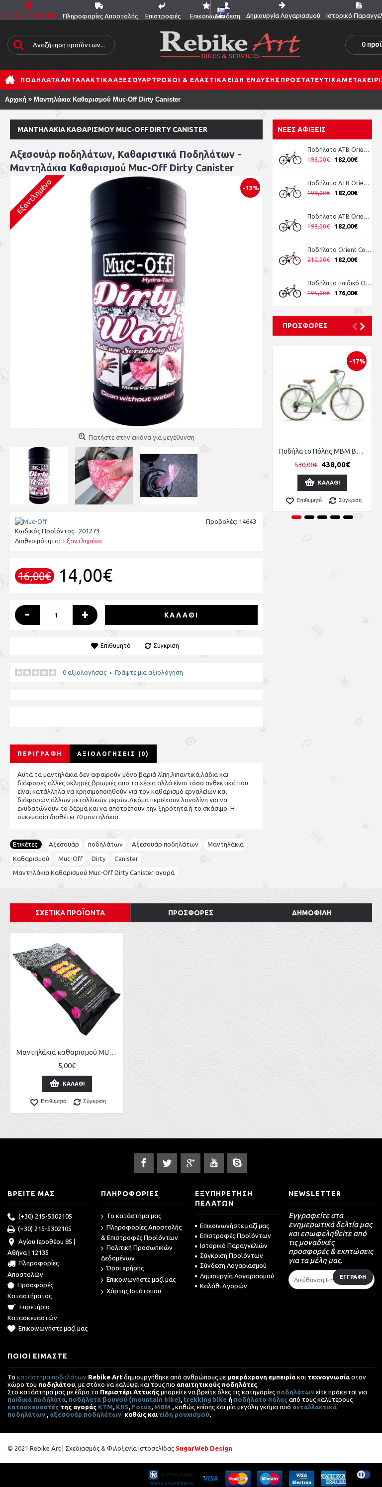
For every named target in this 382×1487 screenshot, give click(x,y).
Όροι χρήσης (125, 1267)
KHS (122, 1406)
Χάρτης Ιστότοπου (133, 1290)
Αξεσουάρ (64, 844)
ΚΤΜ (105, 1406)
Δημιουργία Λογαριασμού (237, 1275)
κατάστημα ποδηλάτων (52, 1376)
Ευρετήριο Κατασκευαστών (32, 1312)
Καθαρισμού (31, 858)
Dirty (98, 858)
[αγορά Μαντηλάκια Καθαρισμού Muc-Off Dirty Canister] (136, 301)
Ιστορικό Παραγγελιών (234, 1245)
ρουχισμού (192, 1414)
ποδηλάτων (105, 844)
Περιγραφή (39, 753)
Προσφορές (305, 326)
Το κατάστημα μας (133, 1215)
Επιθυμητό (115, 645)
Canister (126, 858)
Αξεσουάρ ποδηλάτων (165, 844)
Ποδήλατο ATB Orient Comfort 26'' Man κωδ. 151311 (339, 183)
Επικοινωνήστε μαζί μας (53, 1328)
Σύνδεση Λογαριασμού (233, 1265)
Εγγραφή (353, 1277)
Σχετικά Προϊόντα (70, 913)
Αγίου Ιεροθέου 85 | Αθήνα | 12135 (41, 1247)
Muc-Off (70, 858)
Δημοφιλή (312, 913)
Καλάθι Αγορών (223, 1285)
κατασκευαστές (33, 1406)
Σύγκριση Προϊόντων (231, 1255)
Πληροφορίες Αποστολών (33, 1269)
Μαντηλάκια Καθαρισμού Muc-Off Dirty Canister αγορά (94, 872)
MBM (162, 1406)
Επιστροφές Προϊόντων (235, 1235)
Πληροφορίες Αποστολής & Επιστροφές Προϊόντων (141, 1232)
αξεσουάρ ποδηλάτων (86, 1414)
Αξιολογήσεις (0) (113, 753)
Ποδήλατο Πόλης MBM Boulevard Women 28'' (324, 451)
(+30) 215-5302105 (45, 1216)
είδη (167, 1414)
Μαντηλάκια (225, 844)
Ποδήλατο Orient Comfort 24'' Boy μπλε (339, 250)
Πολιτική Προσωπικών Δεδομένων (137, 1252)
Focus (141, 1406)
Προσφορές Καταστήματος (30, 1290)
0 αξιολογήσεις (84, 672)
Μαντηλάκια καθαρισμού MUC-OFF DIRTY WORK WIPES (68, 1052)
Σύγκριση (166, 645)
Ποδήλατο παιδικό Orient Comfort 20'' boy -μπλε (339, 283)
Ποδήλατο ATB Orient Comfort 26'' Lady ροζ (339, 149)
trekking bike (205, 1399)
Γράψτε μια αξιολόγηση (149, 672)
